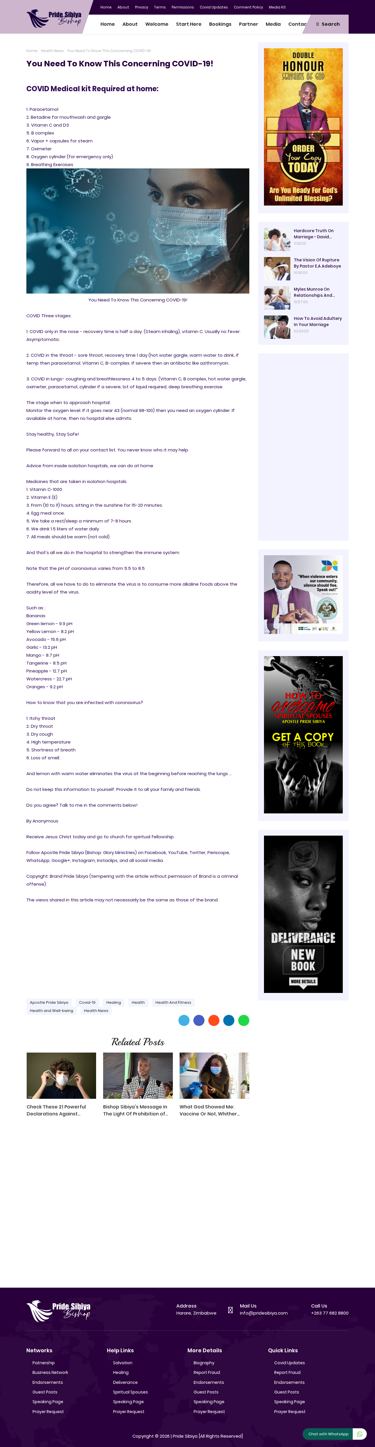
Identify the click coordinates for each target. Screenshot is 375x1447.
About (123, 7)
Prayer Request (48, 1412)
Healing (113, 1002)
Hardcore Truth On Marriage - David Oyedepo (314, 234)
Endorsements (48, 1382)
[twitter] (320, 6)
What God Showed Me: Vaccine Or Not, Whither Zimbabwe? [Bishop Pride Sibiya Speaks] (210, 1110)
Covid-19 (87, 1002)
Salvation (122, 1363)
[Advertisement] (137, 948)
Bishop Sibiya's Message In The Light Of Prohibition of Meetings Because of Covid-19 (137, 1110)
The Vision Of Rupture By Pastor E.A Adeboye (317, 263)
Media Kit (277, 7)
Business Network (50, 1372)
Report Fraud (207, 1372)
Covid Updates (214, 7)
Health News (52, 50)
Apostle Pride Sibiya (49, 1002)
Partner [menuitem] (248, 24)
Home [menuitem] (107, 24)
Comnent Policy (248, 7)
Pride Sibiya (185, 1436)
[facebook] (309, 6)
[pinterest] (344, 6)
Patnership (44, 1363)
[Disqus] (137, 1205)
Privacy (141, 7)
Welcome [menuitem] (156, 24)
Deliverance (125, 1382)
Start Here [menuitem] (189, 24)
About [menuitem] (130, 24)
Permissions (183, 7)
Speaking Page (48, 1402)
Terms (160, 7)
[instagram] (332, 6)
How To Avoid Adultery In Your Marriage (318, 321)
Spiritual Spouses (130, 1392)
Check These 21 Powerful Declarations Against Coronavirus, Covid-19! (56, 1110)
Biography (204, 1363)
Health (138, 1002)
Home (106, 7)
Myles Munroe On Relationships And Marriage (313, 292)
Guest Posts (45, 1392)
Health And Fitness (173, 1002)
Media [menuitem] (273, 24)
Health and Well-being (51, 1010)
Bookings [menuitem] (220, 24)
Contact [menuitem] (298, 24)
